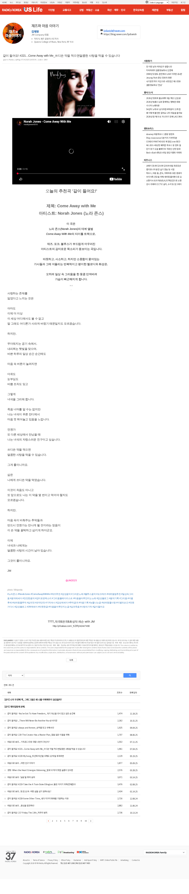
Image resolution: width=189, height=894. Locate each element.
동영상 (26, 2)
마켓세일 (76, 2)
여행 (91, 2)
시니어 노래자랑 (152, 105)
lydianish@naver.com (114, 30)
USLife (52, 2)
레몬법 (155, 10)
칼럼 (183, 10)
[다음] (90, 821)
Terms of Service (38, 860)
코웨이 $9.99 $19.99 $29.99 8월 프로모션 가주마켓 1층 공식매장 (163, 167)
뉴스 (11, 2)
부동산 (59, 2)
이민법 (51, 10)
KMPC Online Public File (108, 860)
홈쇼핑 (84, 2)
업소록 (104, 2)
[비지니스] (164, 161)
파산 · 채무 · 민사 (116, 10)
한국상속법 (138, 10)
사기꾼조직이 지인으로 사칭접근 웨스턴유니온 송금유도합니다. (163, 83)
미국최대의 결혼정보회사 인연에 (159, 70)
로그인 (183, 2)
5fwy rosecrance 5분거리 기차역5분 (161, 137)
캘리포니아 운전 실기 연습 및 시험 (160, 169)
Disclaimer (77, 860)
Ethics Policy (65, 860)
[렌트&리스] (164, 129)
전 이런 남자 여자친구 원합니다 (159, 66)
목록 (71, 660)
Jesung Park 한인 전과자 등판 (159, 77)
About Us (26, 860)
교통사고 (67, 10)
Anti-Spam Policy (90, 860)
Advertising (124, 860)
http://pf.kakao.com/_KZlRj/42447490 (71, 626)
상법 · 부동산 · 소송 (89, 10)
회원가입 (174, 2)
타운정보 (44, 2)
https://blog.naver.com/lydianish (120, 34)
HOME (4, 2)
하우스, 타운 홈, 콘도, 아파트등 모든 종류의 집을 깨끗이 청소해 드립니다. (164, 174)
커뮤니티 (34, 2)
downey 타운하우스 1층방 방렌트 (160, 134)
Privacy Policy (53, 860)
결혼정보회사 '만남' (154, 84)
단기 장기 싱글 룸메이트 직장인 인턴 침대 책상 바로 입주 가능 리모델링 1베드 (163, 150)
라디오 (18, 2)
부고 (97, 2)
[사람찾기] (164, 62)
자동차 (67, 2)
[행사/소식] (164, 93)
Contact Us (136, 860)
